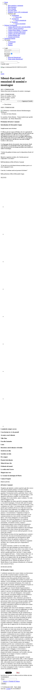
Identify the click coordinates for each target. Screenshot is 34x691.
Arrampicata (15, 18)
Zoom (2, 74)
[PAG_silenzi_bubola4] (18, 276)
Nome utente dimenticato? (15, 59)
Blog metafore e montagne (15, 5)
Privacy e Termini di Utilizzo (11, 681)
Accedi (7, 55)
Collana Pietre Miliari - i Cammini (17, 30)
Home (6, 2)
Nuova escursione (20, 23)
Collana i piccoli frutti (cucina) (16, 33)
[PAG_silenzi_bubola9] (18, 413)
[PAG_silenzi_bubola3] (18, 248)
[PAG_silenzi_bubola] (18, 193)
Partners (10, 45)
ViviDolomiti (12, 42)
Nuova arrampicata (20, 20)
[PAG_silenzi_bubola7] (18, 358)
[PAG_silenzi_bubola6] (18, 330)
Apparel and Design (13, 37)
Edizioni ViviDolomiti (10, 25)
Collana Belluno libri (14, 35)
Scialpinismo (15, 15)
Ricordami (7, 54)
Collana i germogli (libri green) (17, 32)
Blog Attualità (12, 9)
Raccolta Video (12, 10)
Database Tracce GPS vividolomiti (18, 12)
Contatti (10, 43)
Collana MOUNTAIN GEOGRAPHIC (19, 27)
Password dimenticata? (14, 57)
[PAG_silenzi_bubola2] (18, 221)
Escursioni (15, 22)
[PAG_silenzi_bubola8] (18, 385)
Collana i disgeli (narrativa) (15, 28)
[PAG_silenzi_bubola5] (18, 303)
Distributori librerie (9, 38)
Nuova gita (18, 17)
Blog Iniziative (12, 7)
